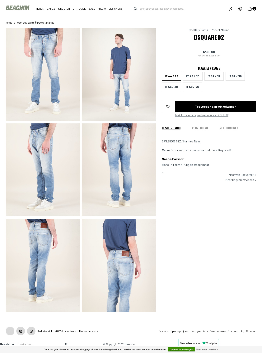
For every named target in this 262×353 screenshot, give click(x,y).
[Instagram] (20, 331)
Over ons (163, 331)
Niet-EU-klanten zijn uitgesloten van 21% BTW (201, 115)
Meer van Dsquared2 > (242, 174)
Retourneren (228, 128)
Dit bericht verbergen (181, 349)
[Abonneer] (66, 344)
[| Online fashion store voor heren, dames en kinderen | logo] (18, 8)
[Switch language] (240, 9)
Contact (233, 331)
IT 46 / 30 (192, 76)
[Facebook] (10, 331)
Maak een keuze (209, 68)
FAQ (242, 331)
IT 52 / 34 (214, 76)
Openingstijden (179, 331)
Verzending (200, 128)
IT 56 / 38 (171, 86)
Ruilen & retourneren (214, 331)
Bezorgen (195, 331)
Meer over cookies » (207, 349)
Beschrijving (171, 128)
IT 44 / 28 (171, 76)
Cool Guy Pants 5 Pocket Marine (35, 22)
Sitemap (251, 331)
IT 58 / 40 (192, 86)
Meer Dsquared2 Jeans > (240, 179)
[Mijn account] (231, 9)
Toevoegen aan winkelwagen (215, 106)
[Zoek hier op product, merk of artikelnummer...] (132, 8)
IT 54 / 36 (235, 76)
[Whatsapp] (31, 331)
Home (9, 22)
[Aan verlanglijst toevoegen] (167, 106)
